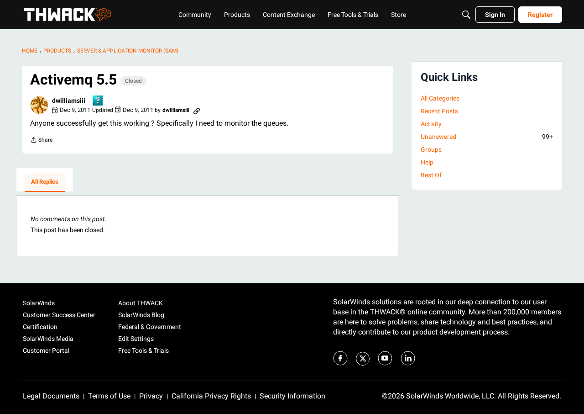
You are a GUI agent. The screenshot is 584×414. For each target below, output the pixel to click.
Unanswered (487, 136)
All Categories (440, 98)
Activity (431, 123)
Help (427, 162)
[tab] (45, 182)
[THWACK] (67, 14)
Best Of (431, 175)
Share (41, 141)
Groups (431, 149)
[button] (39, 105)
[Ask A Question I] (98, 101)
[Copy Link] (196, 110)
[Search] (466, 14)
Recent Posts (439, 111)
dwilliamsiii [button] (68, 100)
